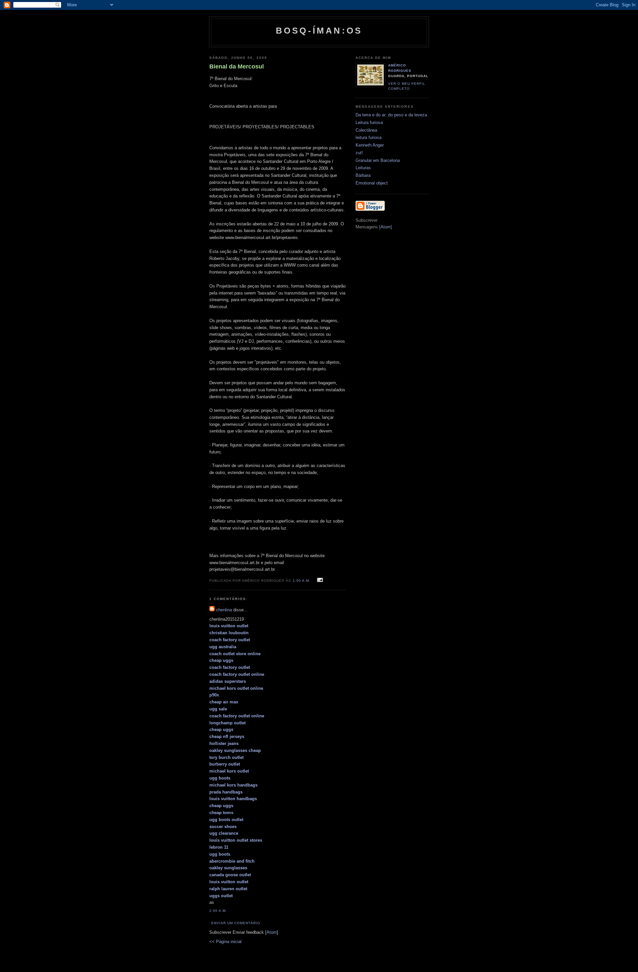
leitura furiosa (368, 137)
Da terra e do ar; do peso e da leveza (391, 114)
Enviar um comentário (235, 923)
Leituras (363, 167)
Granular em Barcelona (378, 160)
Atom (271, 932)
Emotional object (372, 183)
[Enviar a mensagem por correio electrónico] (319, 580)
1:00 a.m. (302, 580)
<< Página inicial (225, 941)
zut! (359, 152)
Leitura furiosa (369, 122)
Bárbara (363, 175)
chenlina (224, 609)
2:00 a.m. (218, 910)
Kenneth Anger (370, 145)
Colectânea (366, 130)
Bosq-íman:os (319, 31)
